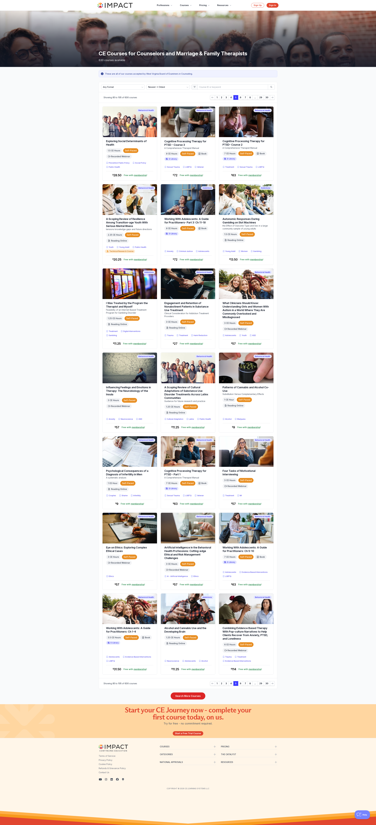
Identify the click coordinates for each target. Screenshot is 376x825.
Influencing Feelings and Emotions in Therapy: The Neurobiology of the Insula (128, 391)
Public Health (114, 167)
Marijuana (241, 419)
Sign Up (258, 5)
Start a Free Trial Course (188, 733)
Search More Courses (188, 695)
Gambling (257, 251)
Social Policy (140, 163)
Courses (184, 5)
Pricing (203, 5)
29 (260, 97)
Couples (112, 495)
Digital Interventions (131, 331)
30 (267, 97)
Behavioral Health (146, 110)
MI (241, 495)
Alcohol (228, 419)
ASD (254, 335)
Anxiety (170, 251)
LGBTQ (188, 167)
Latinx (191, 419)
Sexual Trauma (173, 167)
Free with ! (135, 175)
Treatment (229, 167)
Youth (111, 247)
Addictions (207, 188)
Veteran (200, 167)
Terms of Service (107, 756)
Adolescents (203, 251)
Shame (125, 495)
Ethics (111, 576)
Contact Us (104, 772)
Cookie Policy (105, 764)
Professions (163, 5)
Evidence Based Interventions (255, 572)
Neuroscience (127, 419)
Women (244, 251)
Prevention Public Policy (119, 163)
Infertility (137, 495)
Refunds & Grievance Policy (112, 768)
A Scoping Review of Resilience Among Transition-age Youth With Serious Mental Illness (127, 222)
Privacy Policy (105, 760)
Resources (222, 5)
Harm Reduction (200, 335)
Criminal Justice (186, 251)
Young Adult (124, 247)
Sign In (272, 5)
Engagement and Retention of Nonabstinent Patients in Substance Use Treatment (186, 307)
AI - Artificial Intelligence (177, 576)
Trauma (170, 335)
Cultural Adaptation (175, 419)
